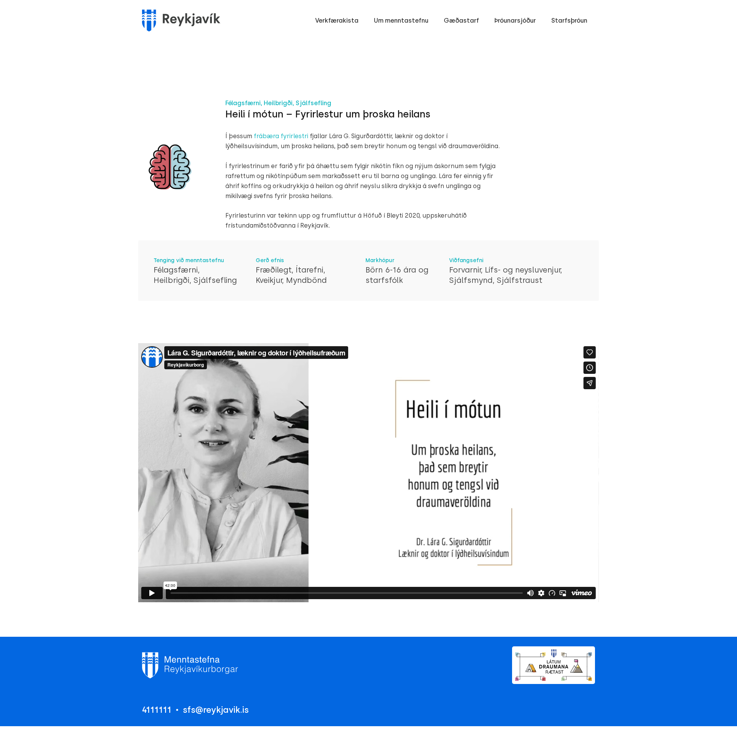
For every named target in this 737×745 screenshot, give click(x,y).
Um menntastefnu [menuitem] (401, 20)
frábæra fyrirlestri (280, 136)
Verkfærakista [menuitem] (337, 20)
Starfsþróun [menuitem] (569, 20)
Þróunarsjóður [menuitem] (515, 20)
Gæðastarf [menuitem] (461, 20)
